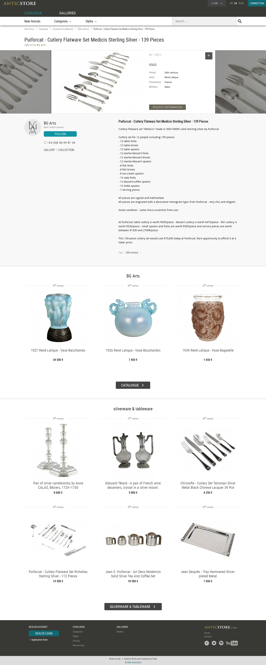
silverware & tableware (62, 29)
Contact (208, 636)
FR (231, 3)
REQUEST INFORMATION (167, 107)
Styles (75, 636)
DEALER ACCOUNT (38, 626)
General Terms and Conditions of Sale (140, 658)
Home (207, 632)
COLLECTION (66, 150)
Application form (39, 639)
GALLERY (49, 150)
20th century (83, 29)
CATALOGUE (33, 12)
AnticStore (29, 29)
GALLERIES (67, 12)
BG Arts (50, 123)
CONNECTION (257, 3)
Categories (78, 631)
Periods (76, 640)
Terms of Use (115, 658)
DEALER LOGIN (43, 633)
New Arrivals (32, 21)
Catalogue (43, 29)
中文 (241, 3)
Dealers (120, 631)
